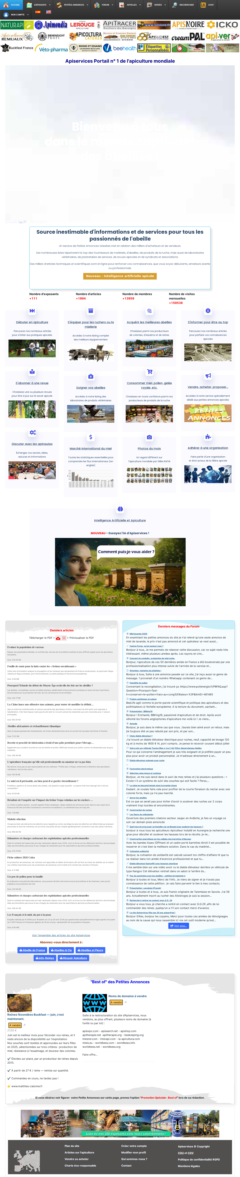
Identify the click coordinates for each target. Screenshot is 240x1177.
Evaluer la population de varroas (25, 647)
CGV (191, 1153)
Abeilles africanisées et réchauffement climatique (34, 726)
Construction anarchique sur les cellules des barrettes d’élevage (160, 839)
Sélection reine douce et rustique (145, 773)
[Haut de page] (234, 1171)
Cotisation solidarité (139, 851)
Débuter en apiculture (32, 322)
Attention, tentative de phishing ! (145, 670)
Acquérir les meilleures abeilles (149, 322)
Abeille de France (33, 950)
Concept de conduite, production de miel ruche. (152, 658)
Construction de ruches (141, 810)
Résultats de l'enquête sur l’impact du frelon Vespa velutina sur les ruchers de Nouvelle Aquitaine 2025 (50, 800)
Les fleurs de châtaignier (141, 814)
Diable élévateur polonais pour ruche (147, 760)
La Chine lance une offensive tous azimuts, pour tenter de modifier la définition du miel (50, 704)
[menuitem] (11, 5)
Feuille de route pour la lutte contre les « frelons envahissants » (41, 666)
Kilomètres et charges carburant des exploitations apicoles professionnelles (48, 838)
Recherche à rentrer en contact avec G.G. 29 (151, 900)
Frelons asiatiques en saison (143, 699)
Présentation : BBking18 (141, 711)
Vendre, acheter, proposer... (208, 387)
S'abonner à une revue (32, 383)
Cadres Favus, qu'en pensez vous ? (146, 646)
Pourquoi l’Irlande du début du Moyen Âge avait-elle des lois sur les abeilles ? (50, 685)
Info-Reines (46, 958)
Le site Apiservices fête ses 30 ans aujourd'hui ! (152, 912)
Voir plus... (180, 925)
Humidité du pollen (138, 683)
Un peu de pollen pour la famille (25, 876)
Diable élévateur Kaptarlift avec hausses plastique (154, 863)
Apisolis (133, 723)
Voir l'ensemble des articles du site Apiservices (61, 935)
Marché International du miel (91, 448)
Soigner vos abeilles (90, 388)
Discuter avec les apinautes (32, 444)
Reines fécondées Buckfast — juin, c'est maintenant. (35, 1017)
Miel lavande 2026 (138, 634)
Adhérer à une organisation (208, 448)
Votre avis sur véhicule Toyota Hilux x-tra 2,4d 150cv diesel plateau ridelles (166, 748)
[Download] (95, 646)
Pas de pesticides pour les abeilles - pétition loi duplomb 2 (157, 876)
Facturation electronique (141, 769)
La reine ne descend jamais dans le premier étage (153, 785)
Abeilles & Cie (63, 950)
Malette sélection (16, 819)
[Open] (100, 646)
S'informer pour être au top (208, 322)
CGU (181, 1153)
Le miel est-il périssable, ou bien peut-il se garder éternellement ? (42, 780)
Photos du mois (149, 448)
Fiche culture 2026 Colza (21, 857)
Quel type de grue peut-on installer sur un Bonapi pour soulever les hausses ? (166, 826)
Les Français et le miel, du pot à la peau (29, 914)
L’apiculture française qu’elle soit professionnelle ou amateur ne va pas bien (49, 761)
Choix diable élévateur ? (141, 736)
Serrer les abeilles (138, 798)
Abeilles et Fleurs (91, 950)
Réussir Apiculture (75, 958)
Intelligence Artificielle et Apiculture (120, 520)
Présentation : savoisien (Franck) (145, 888)
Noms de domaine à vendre (128, 996)
